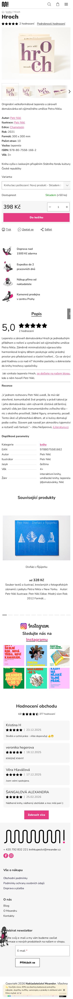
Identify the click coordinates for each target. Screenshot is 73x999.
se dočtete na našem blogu (53, 373)
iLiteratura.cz (61, 427)
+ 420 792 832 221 (15, 849)
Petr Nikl (15, 118)
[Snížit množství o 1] (49, 207)
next (69, 535)
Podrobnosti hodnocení (51, 24)
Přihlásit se (27, 962)
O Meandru (10, 911)
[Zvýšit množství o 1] (66, 207)
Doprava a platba (13, 888)
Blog (6, 906)
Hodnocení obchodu (36, 706)
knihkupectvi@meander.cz (45, 849)
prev (3, 535)
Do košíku (36, 217)
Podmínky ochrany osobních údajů (23, 883)
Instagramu (37, 639)
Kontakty (8, 916)
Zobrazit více (36, 815)
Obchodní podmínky (15, 878)
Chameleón (17, 127)
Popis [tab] (36, 313)
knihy (43, 444)
